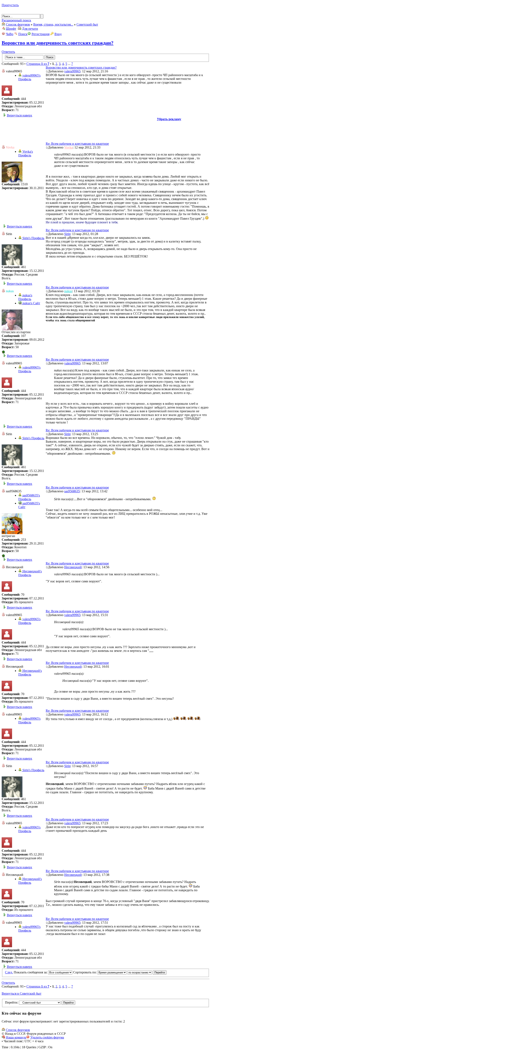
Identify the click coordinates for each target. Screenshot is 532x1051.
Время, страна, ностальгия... (53, 24)
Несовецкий (73, 567)
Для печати (30, 28)
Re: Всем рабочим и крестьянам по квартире (77, 143)
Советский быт (87, 24)
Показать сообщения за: (31, 972)
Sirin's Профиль (33, 238)
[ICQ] (3, 352)
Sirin (67, 234)
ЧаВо (9, 34)
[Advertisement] (105, 130)
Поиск (22, 34)
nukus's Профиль (25, 297)
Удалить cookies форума (47, 1037)
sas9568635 (72, 491)
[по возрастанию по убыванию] (146, 972)
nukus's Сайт (31, 303)
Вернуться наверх (19, 115)
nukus (68, 291)
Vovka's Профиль (25, 153)
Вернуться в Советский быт (21, 993)
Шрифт (11, 28)
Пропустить (10, 5)
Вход (58, 34)
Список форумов (18, 24)
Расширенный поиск (16, 20)
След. (9, 972)
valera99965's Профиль (29, 77)
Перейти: (11, 1002)
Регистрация (40, 34)
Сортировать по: (85, 972)
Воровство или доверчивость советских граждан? (57, 43)
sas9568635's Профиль (29, 497)
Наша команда (16, 1037)
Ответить (8, 51)
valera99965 (72, 71)
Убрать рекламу (169, 119)
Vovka (68, 147)
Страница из (37, 64)
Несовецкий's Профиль (30, 573)
